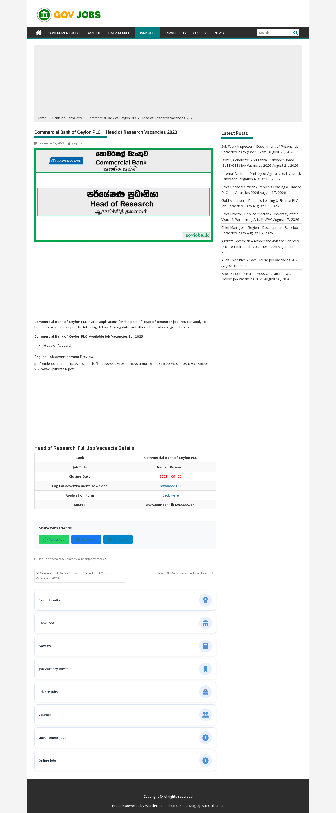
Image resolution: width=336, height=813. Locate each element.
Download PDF (170, 485)
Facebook (89, 539)
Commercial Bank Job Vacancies (85, 559)
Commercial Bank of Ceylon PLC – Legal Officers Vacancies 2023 (74, 575)
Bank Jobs (148, 33)
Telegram (121, 539)
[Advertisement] (168, 80)
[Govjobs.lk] (39, 32)
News (219, 33)
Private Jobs (175, 33)
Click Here (170, 495)
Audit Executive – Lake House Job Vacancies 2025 (260, 260)
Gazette (94, 33)
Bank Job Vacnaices (50, 559)
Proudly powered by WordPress (137, 805)
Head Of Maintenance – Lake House (184, 573)
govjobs (76, 143)
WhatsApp (56, 539)
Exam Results (120, 33)
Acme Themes (213, 805)
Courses (200, 33)
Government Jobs (64, 33)
